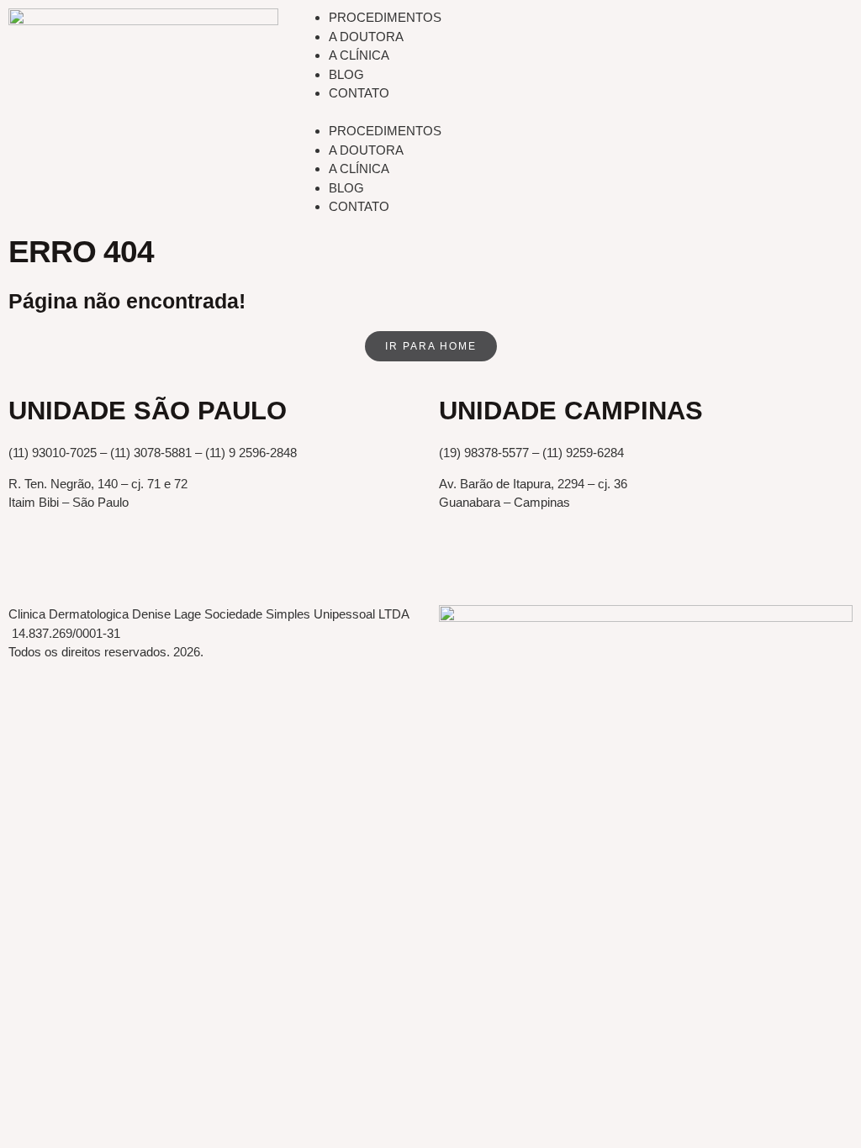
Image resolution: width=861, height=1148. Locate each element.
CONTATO (359, 93)
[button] (574, 113)
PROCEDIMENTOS (385, 17)
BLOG (346, 74)
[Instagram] (120, 562)
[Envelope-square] (29, 562)
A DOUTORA (366, 36)
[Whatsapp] (75, 562)
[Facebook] (166, 562)
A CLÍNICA (359, 55)
